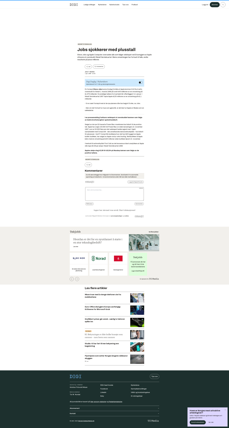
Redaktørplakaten (115, 402)
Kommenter (100, 66)
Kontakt (73, 413)
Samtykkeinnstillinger (139, 389)
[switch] (141, 82)
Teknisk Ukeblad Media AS (86, 421)
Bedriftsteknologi (85, 44)
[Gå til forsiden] (74, 4)
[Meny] (222, 4)
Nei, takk (211, 422)
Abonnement (75, 408)
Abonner (215, 5)
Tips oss (154, 376)
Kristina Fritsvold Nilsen (78, 387)
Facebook (104, 389)
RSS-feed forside (106, 385)
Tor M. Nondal (75, 394)
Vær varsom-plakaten (98, 402)
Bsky (102, 396)
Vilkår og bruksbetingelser (140, 392)
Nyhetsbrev (135, 385)
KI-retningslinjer (136, 396)
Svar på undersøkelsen (197, 422)
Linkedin (103, 392)
